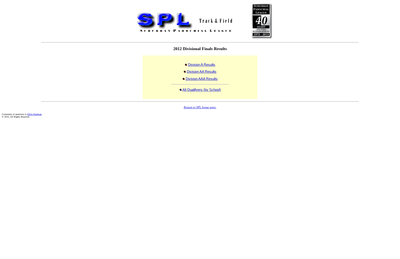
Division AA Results (201, 72)
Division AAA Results (202, 79)
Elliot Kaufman (34, 114)
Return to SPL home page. (200, 107)
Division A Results (201, 65)
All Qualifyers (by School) (201, 90)
